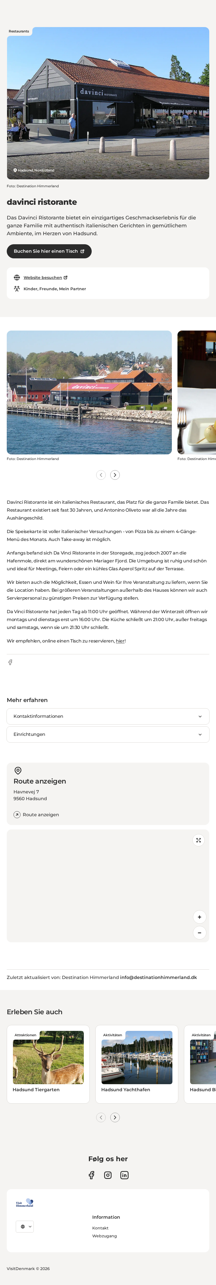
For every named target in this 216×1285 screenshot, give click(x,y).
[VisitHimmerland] (24, 1202)
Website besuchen (43, 277)
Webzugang (104, 1235)
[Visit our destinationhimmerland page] (124, 1175)
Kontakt (100, 1228)
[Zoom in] (199, 917)
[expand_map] (198, 840)
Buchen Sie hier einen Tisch (46, 251)
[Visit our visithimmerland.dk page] (108, 1175)
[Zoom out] (199, 932)
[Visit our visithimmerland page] (91, 1175)
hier (120, 641)
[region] (108, 885)
